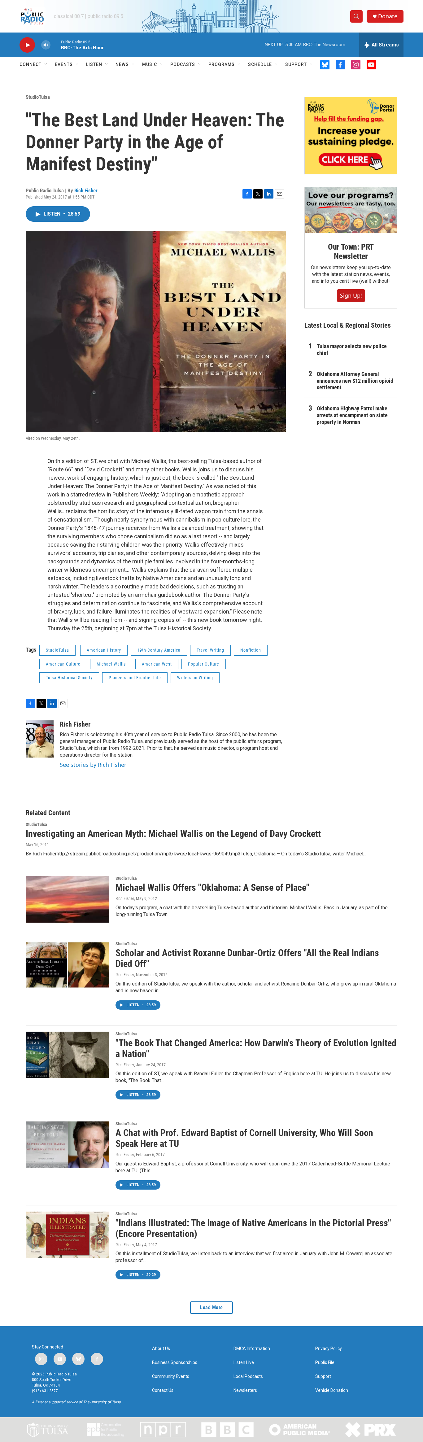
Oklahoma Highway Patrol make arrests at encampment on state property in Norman (352, 415)
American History (104, 650)
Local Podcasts (248, 1376)
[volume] (46, 45)
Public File (324, 1362)
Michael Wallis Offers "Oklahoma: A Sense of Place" (212, 887)
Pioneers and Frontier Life (135, 677)
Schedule (260, 64)
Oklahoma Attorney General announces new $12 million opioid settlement (355, 381)
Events (64, 64)
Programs (221, 64)
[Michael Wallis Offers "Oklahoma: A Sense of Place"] (67, 899)
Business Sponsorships (174, 1362)
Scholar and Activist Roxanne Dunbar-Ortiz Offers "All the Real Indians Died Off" (247, 958)
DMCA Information (251, 1348)
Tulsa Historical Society (69, 677)
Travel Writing (210, 650)
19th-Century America (159, 650)
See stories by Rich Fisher (93, 764)
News (122, 64)
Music (149, 64)
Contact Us (162, 1390)
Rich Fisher (86, 190)
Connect (30, 64)
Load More (211, 1307)
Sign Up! (351, 295)
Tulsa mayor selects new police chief (352, 349)
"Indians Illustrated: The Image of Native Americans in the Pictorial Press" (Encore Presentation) (253, 1228)
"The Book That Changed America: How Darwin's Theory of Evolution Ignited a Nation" (256, 1048)
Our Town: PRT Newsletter (351, 251)
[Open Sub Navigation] (46, 64)
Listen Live (243, 1362)
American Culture (63, 664)
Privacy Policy (328, 1348)
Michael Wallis (111, 664)
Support (296, 64)
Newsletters (245, 1390)
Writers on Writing (195, 677)
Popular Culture (203, 664)
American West (157, 664)
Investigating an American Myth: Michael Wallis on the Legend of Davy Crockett (173, 833)
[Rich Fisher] (40, 739)
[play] (27, 45)
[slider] (56, 45)
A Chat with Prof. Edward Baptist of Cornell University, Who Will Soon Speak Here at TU (244, 1138)
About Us (161, 1348)
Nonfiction (250, 650)
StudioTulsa (38, 97)
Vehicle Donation (331, 1390)
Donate (387, 16)
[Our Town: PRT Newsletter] (351, 210)
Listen (94, 64)
